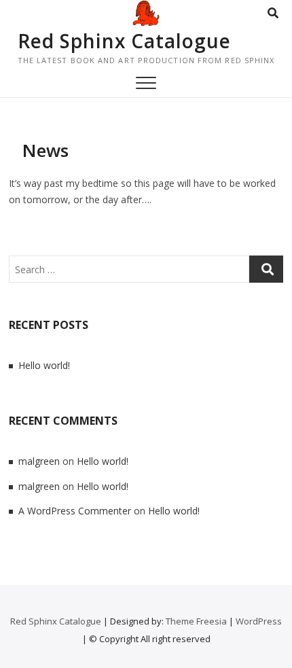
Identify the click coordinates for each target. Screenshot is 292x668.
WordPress (259, 621)
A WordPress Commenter (74, 510)
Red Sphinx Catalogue (124, 41)
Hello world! (44, 365)
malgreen (39, 461)
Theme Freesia (196, 621)
